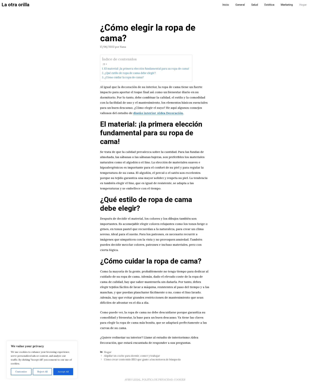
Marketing (287, 5)
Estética (269, 5)
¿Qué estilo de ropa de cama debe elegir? (130, 73)
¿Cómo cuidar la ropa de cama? (124, 77)
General (240, 5)
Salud (254, 5)
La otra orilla (15, 4)
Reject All (42, 371)
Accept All (63, 371)
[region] (42, 360)
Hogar (303, 5)
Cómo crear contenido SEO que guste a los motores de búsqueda (142, 359)
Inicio (225, 5)
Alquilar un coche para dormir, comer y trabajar (132, 355)
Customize (21, 371)
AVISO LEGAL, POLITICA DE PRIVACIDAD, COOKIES (155, 379)
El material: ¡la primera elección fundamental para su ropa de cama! (146, 68)
